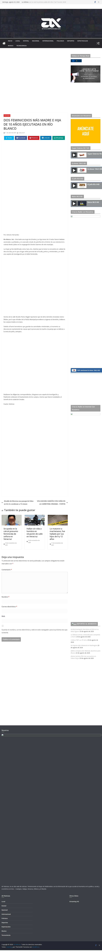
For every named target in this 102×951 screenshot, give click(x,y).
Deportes (70, 41)
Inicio (10, 41)
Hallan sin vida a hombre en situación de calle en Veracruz (35, 532)
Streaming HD (74, 901)
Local (17, 41)
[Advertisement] (35, 69)
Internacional (48, 41)
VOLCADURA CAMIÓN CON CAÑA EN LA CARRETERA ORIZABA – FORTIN (51, 502)
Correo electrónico (9, 606)
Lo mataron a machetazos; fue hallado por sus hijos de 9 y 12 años (57, 533)
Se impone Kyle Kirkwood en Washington (84, 645)
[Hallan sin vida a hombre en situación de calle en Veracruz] (35, 516)
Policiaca (60, 41)
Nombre (5, 597)
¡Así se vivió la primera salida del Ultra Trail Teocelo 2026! (47, 2)
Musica (10, 46)
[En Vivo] (74, 155)
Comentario (7, 570)
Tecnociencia (21, 46)
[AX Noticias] (4, 43)
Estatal (26, 41)
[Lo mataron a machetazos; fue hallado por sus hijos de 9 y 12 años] (58, 516)
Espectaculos (82, 41)
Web (3, 616)
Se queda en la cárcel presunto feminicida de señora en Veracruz (11, 533)
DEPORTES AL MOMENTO (87, 624)
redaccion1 (22, 133)
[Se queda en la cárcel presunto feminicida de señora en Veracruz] (12, 516)
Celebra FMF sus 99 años (79, 640)
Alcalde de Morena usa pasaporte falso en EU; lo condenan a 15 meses (18, 502)
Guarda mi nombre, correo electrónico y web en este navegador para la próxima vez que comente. (34, 631)
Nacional (35, 41)
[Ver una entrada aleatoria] (98, 43)
